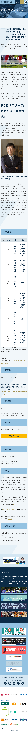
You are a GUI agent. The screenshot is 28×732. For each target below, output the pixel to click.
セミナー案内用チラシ (8, 509)
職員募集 (11, 677)
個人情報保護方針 (21, 677)
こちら (15, 504)
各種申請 (4, 677)
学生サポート (17, 2)
